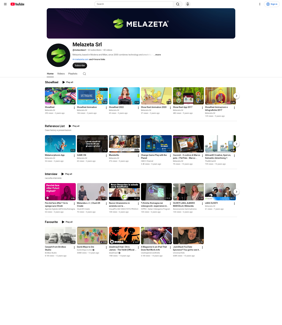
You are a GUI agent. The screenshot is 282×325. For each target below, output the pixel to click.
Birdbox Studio (51, 253)
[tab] (50, 73)
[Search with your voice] (188, 4)
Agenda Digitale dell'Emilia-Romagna (60, 209)
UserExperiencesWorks (150, 253)
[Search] (177, 4)
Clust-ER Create (83, 209)
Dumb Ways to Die (84, 250)
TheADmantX (210, 161)
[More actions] (74, 108)
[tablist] (141, 73)
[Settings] (260, 4)
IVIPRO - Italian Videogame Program (155, 209)
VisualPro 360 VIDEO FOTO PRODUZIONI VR (127, 209)
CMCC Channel (147, 161)
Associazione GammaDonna (185, 209)
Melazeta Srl (50, 110)
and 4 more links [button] (97, 59)
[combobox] (134, 4)
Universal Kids (179, 253)
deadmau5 (113, 253)
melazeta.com (82, 59)
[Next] (236, 96)
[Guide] (5, 4)
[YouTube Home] (17, 4)
